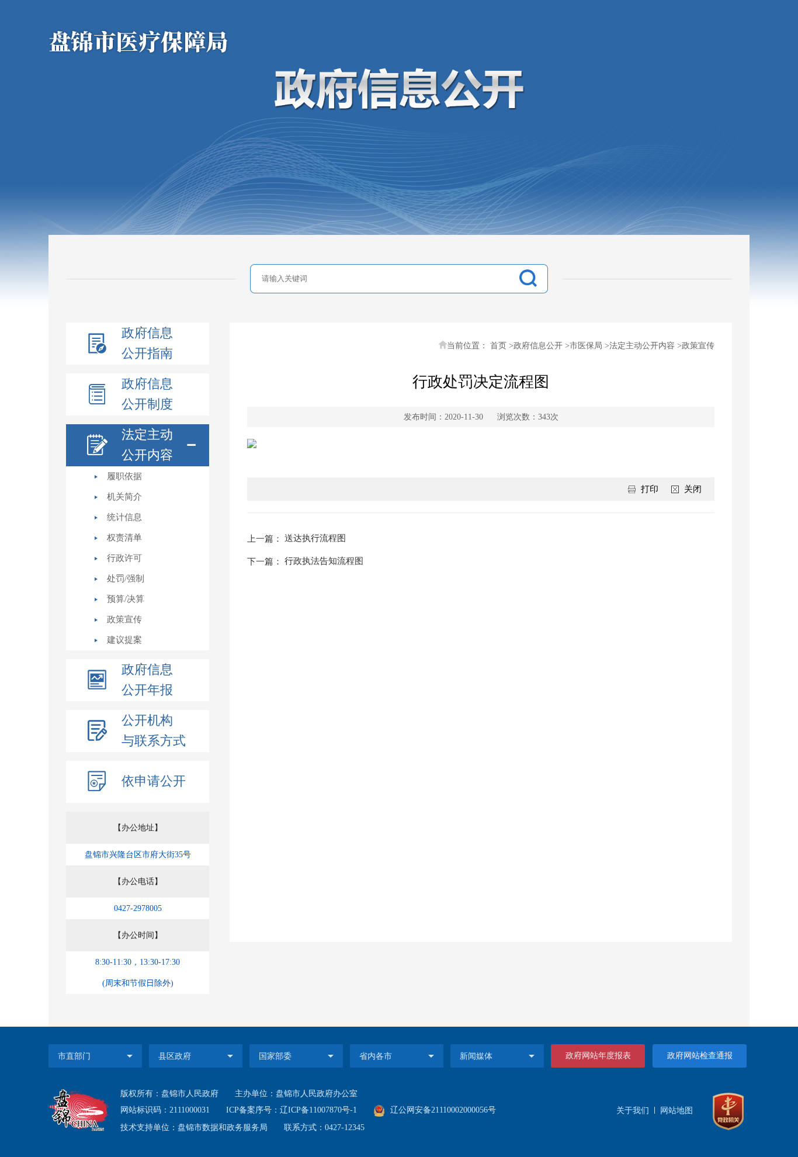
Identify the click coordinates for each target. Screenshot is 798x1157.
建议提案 (124, 640)
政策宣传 (124, 619)
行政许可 (124, 558)
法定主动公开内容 (147, 444)
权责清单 (124, 537)
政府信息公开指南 (147, 343)
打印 (649, 489)
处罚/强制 (125, 578)
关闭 (693, 489)
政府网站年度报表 (598, 1055)
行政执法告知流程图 (323, 561)
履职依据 (124, 476)
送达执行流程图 (315, 538)
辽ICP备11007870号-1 (318, 1110)
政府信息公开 (538, 345)
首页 (498, 345)
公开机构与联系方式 (154, 730)
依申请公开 (154, 781)
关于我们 (632, 1110)
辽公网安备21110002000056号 (442, 1110)
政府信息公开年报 (147, 679)
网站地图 (676, 1110)
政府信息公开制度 (147, 393)
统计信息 (124, 517)
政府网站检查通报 (700, 1055)
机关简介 (124, 496)
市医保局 (586, 345)
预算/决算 (125, 599)
